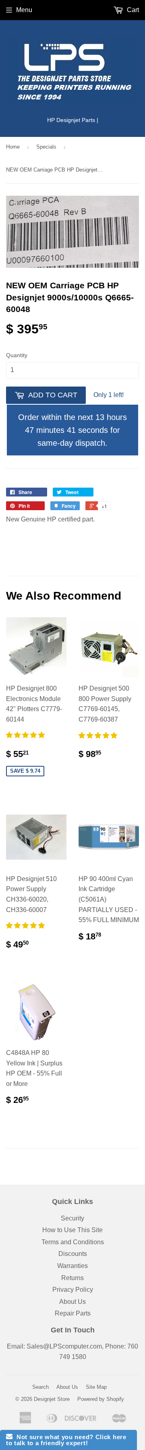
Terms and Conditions (72, 1242)
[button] (26, 735)
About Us (72, 1301)
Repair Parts (73, 1313)
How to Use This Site (72, 1230)
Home (13, 147)
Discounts (72, 1253)
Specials (46, 147)
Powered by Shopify (100, 1399)
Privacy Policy (72, 1289)
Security (72, 1218)
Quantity (16, 355)
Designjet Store (52, 1399)
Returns (72, 1277)
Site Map (96, 1387)
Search (40, 1387)
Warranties (72, 1265)
